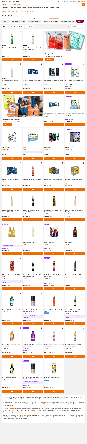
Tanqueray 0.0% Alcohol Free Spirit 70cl (11, 309)
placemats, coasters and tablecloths (38, 416)
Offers (24, 7)
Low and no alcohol (54, 18)
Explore (3, 1)
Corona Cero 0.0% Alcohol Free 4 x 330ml (74, 113)
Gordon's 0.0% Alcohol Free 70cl (9, 47)
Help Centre (8, 1)
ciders (77, 402)
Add (12, 59)
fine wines (49, 402)
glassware (26, 415)
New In (57, 7)
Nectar (19, 7)
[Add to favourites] (20, 31)
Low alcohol (6, 21)
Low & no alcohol (24, 11)
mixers (12, 408)
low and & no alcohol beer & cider (48, 403)
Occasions (45, 7)
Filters (5, 26)
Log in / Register (81, 1)
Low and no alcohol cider (34, 21)
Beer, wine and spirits (13, 11)
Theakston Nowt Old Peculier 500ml (73, 274)
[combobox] (46, 4)
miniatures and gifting (35, 410)
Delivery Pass (37, 8)
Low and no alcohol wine (67, 21)
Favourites (13, 7)
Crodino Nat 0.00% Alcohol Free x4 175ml (11, 240)
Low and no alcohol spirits (51, 21)
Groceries (4, 7)
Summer (52, 7)
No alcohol (32, 11)
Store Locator (16, 1)
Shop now (49, 59)
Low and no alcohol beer (18, 21)
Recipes (29, 7)
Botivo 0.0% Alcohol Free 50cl (9, 377)
